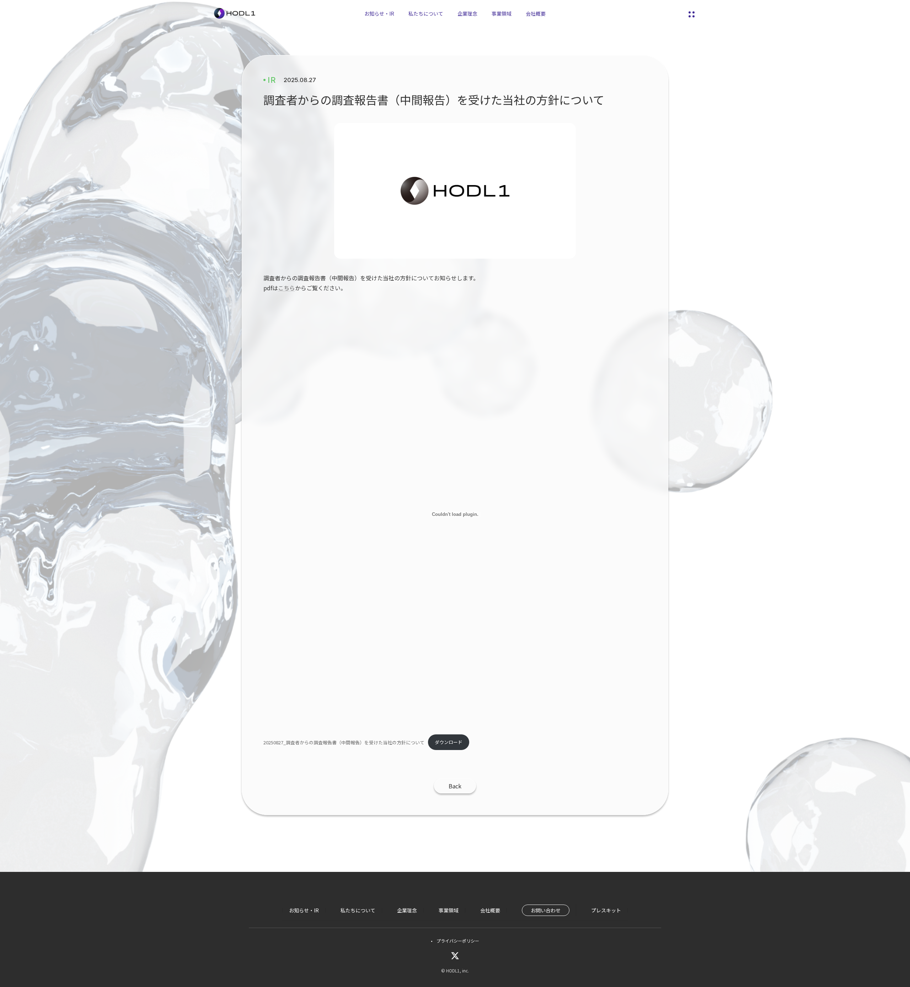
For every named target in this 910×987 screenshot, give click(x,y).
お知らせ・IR (379, 13)
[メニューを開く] (691, 13)
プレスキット (606, 910)
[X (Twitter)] (455, 955)
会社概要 (536, 13)
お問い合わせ (546, 910)
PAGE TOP (884, 950)
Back (455, 786)
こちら (286, 288)
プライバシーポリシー (458, 941)
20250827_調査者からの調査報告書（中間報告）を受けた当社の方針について (343, 742)
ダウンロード (448, 742)
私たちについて (425, 13)
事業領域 (502, 13)
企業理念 (467, 13)
